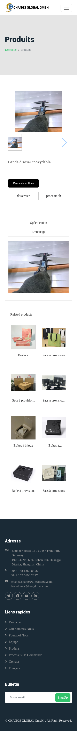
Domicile (11, 49)
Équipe (13, 642)
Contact (14, 661)
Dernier (25, 196)
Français (14, 668)
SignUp (63, 697)
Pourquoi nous (19, 635)
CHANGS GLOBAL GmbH (26, 720)
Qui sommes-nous (21, 628)
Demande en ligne (23, 183)
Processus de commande (25, 655)
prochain (52, 196)
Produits (14, 648)
